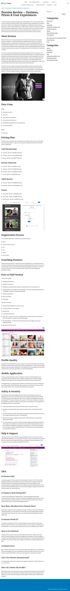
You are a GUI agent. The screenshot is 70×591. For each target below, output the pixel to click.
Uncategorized (50, 35)
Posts (48, 42)
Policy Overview (50, 40)
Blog (55, 4)
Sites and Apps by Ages (34, 2)
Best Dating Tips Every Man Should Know (56, 38)
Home (26, 2)
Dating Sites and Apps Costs (27, 4)
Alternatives (45, 2)
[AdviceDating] (6, 3)
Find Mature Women (40, 4)
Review (53, 2)
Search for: (49, 11)
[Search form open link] (68, 3)
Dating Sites (49, 4)
